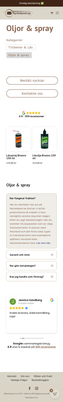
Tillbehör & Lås (20, 47)
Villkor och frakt (43, 376)
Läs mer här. (43, 242)
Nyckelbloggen (40, 380)
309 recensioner (45, 347)
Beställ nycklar (32, 80)
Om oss (25, 376)
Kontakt (11, 376)
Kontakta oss (32, 93)
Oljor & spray (18, 55)
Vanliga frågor (19, 380)
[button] (31, 114)
